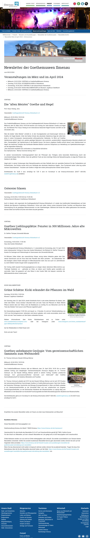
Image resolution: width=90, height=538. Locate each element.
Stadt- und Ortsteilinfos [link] (8, 511)
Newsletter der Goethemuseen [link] (47, 35)
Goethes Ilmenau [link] (43, 529)
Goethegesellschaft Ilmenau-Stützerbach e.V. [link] (26, 113)
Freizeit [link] (49, 3)
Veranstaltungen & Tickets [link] (45, 525)
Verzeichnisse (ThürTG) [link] (85, 523)
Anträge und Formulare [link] (26, 526)
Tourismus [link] (56, 3)
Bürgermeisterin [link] (5, 515)
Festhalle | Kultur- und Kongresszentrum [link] (21, 31)
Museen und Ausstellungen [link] (39, 31)
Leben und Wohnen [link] (25, 515)
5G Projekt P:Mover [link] (62, 517)
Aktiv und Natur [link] (42, 515)
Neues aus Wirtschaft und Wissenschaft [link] (64, 512)
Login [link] (87, 526)
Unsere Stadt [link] (30, 3)
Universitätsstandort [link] (7, 526)
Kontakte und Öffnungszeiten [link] (28, 513)
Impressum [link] (85, 511)
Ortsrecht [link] (4, 524)
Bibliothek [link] (59, 31)
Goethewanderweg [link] (43, 523)
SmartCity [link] (59, 519)
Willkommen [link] (6, 35)
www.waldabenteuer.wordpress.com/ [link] (15, 321)
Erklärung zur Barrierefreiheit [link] (84, 516)
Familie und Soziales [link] (26, 517)
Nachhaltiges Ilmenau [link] (44, 532)
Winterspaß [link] (41, 527)
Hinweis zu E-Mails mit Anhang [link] (83, 520)
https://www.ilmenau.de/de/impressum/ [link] (49, 428)
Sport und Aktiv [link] (51, 31)
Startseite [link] (85, 508)
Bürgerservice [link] (40, 3)
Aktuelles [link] (22, 511)
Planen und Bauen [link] (25, 521)
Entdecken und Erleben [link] (44, 517)
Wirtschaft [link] (65, 3)
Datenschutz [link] (85, 513)
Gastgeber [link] (41, 513)
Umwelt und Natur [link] (25, 524)
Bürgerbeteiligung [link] (6, 521)
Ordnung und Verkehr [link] (26, 519)
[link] (74, 3)
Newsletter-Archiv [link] (63, 35)
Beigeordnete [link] (5, 517)
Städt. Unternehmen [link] (7, 528)
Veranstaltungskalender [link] (68, 31)
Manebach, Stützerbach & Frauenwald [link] (45, 520)
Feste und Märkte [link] (6, 31)
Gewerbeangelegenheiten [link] (64, 515)
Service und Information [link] (45, 511)
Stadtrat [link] (3, 519)
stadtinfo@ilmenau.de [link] (11, 174)
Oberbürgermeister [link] (6, 513)
